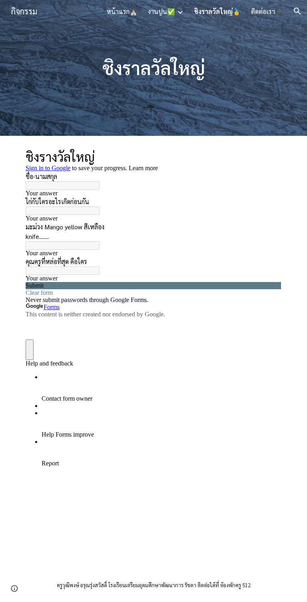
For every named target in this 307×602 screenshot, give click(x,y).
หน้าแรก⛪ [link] (122, 11)
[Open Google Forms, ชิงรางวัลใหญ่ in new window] (269, 155)
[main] (153, 68)
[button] (297, 11)
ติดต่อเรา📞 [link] (267, 11)
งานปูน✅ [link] (161, 11)
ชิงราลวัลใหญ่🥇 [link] (217, 11)
